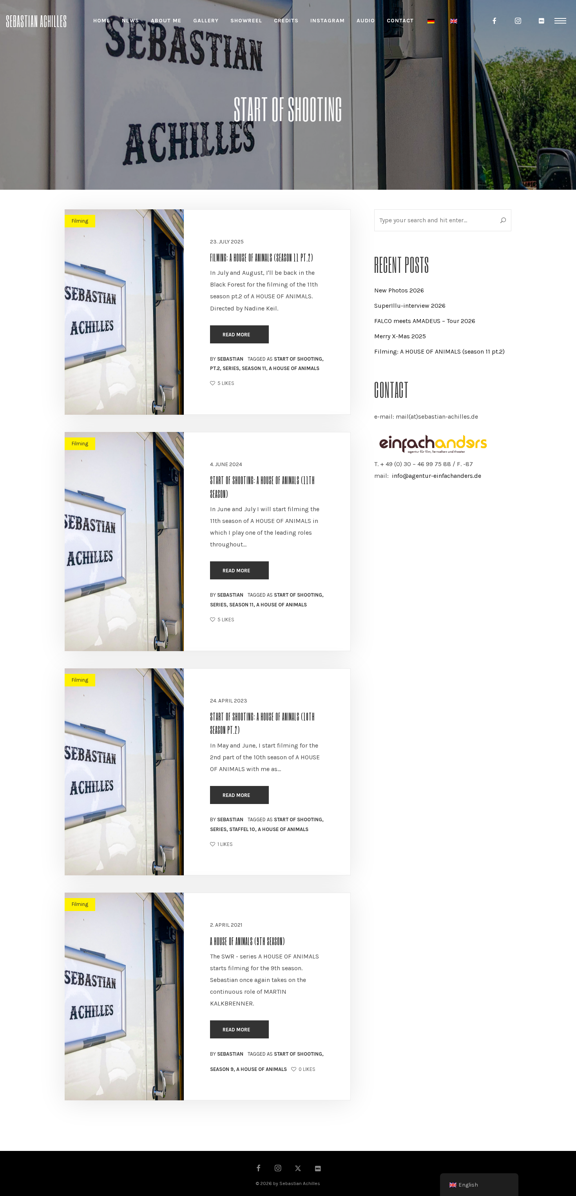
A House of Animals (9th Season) (247, 941)
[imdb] (542, 21)
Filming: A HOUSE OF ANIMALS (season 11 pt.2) (261, 257)
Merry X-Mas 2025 (400, 336)
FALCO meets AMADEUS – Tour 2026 (424, 321)
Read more (237, 335)
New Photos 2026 (399, 290)
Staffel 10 (242, 829)
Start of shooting (298, 359)
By (226, 359)
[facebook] (495, 21)
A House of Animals (294, 368)
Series (231, 368)
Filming (80, 221)
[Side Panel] (560, 20)
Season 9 (222, 1069)
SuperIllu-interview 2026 (410, 305)
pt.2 (215, 368)
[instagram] (518, 21)
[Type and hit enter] (502, 220)
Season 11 (254, 368)
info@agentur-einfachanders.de (436, 475)
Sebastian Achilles (36, 20)
